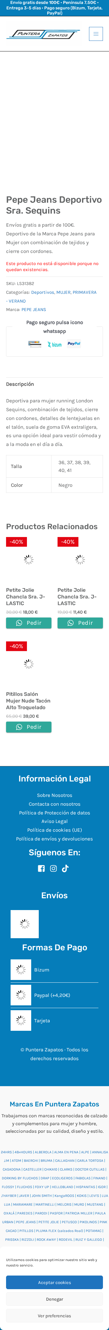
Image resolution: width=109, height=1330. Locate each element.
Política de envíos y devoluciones (54, 839)
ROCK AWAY (46, 1239)
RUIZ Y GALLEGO (88, 1239)
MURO (79, 1204)
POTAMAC (93, 1231)
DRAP (45, 1178)
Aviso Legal (54, 821)
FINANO (99, 1178)
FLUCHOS (24, 1187)
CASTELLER (32, 1169)
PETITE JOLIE (48, 1222)
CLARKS (66, 1169)
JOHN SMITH (42, 1196)
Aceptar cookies (54, 1282)
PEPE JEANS (33, 309)
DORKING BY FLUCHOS (20, 1178)
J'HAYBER (8, 1196)
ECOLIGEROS (62, 1178)
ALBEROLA (43, 1152)
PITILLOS (26, 1231)
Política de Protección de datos (54, 813)
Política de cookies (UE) (54, 830)
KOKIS (82, 1196)
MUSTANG (95, 1204)
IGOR (102, 1187)
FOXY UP (42, 1187)
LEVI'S (94, 1196)
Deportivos (42, 292)
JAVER (24, 1196)
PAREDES (24, 1213)
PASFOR (56, 1213)
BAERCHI (31, 1160)
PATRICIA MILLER (78, 1213)
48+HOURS (23, 1152)
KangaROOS (64, 1196)
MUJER (63, 292)
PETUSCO (69, 1222)
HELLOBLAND (62, 1187)
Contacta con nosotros (55, 804)
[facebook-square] (43, 868)
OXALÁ (9, 1213)
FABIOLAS (83, 1178)
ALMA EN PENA (66, 1152)
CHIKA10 (50, 1169)
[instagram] (55, 868)
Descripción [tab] (20, 384)
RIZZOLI (27, 1239)
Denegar (54, 1299)
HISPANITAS (85, 1187)
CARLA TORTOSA (90, 1160)
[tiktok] (66, 868)
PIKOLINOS (88, 1222)
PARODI (41, 1213)
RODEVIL (66, 1239)
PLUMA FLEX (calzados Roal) (59, 1231)
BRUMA (46, 1160)
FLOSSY (8, 1187)
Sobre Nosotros (54, 795)
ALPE (85, 1152)
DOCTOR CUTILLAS (89, 1169)
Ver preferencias (54, 1316)
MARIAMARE (23, 1204)
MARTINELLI (44, 1204)
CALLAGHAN (64, 1160)
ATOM (16, 1160)
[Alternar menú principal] (96, 34)
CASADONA (12, 1169)
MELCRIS (64, 1204)
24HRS (6, 1152)
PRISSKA (12, 1239)
